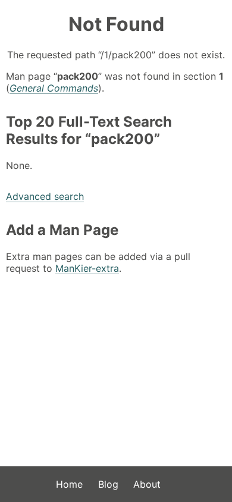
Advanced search (45, 196)
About (147, 484)
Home (69, 484)
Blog (108, 484)
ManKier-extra (87, 268)
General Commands (54, 88)
